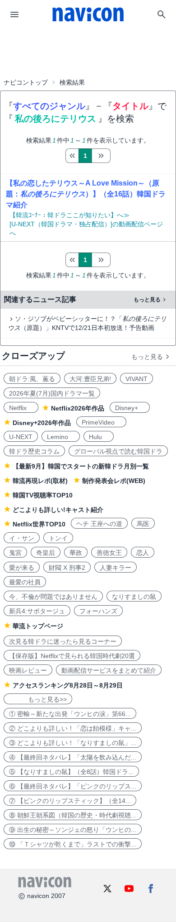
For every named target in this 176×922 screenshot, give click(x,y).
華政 (75, 552)
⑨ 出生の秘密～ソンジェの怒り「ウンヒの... (72, 829)
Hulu (98, 436)
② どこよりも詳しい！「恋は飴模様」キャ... (72, 728)
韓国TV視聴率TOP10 (43, 495)
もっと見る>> (38, 699)
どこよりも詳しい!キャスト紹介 (58, 509)
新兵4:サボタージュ (37, 611)
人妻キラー (115, 567)
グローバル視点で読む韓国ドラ (118, 451)
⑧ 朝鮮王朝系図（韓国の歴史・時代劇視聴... (72, 815)
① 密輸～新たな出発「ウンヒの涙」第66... (70, 713)
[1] (72, 155)
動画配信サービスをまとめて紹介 (108, 670)
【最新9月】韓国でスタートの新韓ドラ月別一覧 (81, 466)
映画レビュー (28, 670)
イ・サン (21, 538)
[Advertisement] (88, 51)
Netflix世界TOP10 (39, 524)
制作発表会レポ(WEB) (113, 480)
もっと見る (147, 299)
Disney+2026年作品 (42, 422)
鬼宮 (15, 552)
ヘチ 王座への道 (99, 523)
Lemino (60, 436)
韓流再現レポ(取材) (40, 480)
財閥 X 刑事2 (67, 567)
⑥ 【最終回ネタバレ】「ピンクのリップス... (72, 786)
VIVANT (136, 378)
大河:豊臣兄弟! (90, 378)
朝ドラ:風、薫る (32, 378)
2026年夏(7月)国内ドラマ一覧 (52, 393)
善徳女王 (109, 552)
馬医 (143, 523)
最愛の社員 (25, 582)
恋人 (142, 552)
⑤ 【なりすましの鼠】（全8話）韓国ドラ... (71, 771)
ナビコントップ (26, 82)
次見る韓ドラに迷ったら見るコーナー (62, 641)
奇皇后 (45, 552)
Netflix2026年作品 (77, 408)
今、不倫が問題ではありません (53, 596)
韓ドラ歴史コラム (34, 451)
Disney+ (129, 407)
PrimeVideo (101, 422)
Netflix (21, 407)
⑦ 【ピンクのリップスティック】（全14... (70, 800)
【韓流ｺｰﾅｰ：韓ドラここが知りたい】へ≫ (69, 215)
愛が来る (21, 567)
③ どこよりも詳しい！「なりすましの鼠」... (72, 742)
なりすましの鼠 (134, 596)
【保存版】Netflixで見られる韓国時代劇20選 (72, 655)
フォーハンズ (98, 611)
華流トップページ (38, 626)
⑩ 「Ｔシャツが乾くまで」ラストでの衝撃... (72, 844)
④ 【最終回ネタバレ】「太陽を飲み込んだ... (72, 757)
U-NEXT (20, 436)
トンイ (58, 538)
